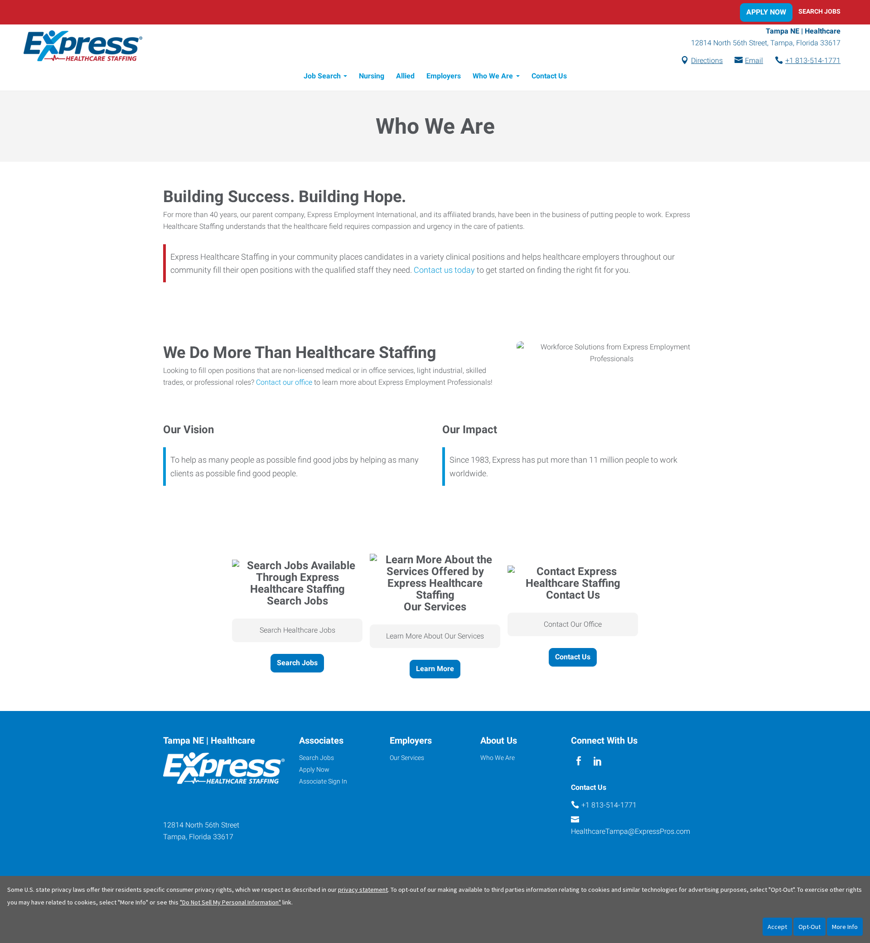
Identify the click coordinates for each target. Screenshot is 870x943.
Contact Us (549, 76)
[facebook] (578, 761)
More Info (845, 927)
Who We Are (493, 76)
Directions (707, 60)
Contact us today (444, 270)
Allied (405, 76)
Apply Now (766, 12)
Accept (777, 927)
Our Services (407, 757)
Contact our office (284, 382)
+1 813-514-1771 (813, 60)
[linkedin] (597, 761)
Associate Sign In (323, 781)
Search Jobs (819, 11)
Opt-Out (809, 927)
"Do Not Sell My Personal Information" (230, 902)
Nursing (371, 76)
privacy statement (363, 889)
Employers (443, 76)
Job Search (322, 76)
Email (754, 60)
